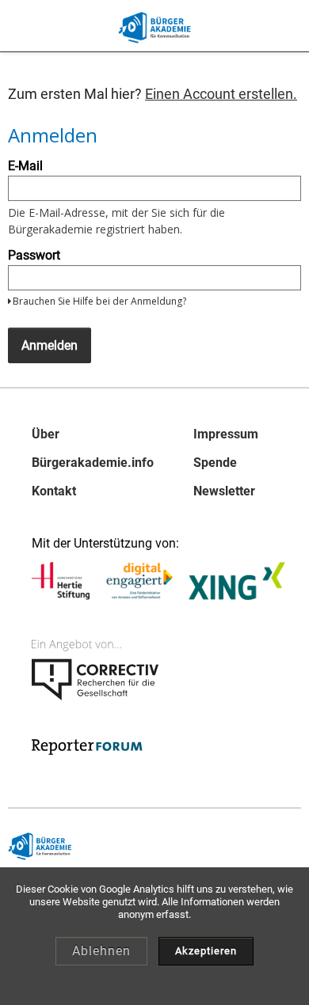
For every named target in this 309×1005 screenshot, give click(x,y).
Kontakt (54, 491)
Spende (215, 463)
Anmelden (49, 345)
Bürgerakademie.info (93, 463)
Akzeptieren (206, 951)
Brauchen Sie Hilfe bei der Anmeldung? (99, 301)
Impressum (225, 434)
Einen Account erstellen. (221, 93)
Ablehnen (101, 950)
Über (45, 434)
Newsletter (224, 491)
